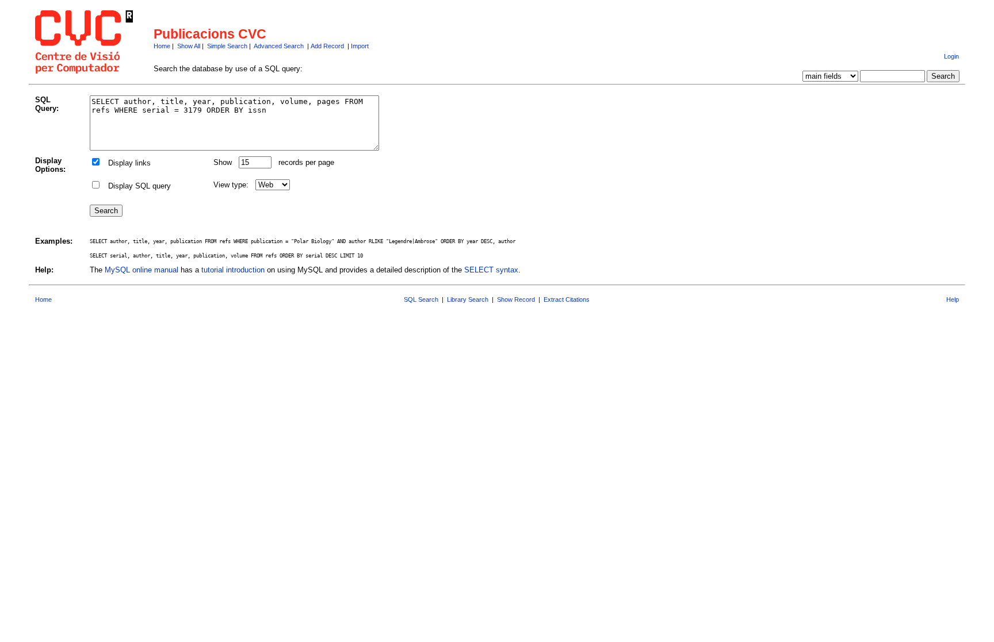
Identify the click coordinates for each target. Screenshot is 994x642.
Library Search (467, 299)
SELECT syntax (491, 270)
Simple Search (227, 46)
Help (952, 299)
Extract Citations (567, 299)
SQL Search (421, 299)
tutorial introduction (233, 270)
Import (360, 46)
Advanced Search (279, 46)
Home (162, 46)
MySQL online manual (141, 270)
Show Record (516, 299)
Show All (188, 46)
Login (951, 56)
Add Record (327, 46)
